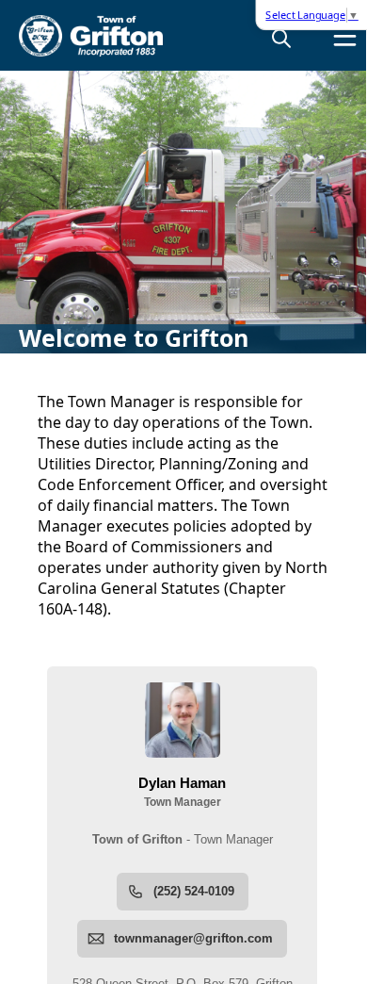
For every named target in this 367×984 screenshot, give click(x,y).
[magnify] (281, 38)
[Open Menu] (345, 36)
